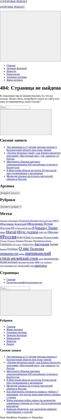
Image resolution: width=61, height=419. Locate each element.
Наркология (13, 74)
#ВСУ (56, 220)
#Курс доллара (27, 232)
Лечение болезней (17, 68)
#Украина (20, 241)
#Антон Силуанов (46, 221)
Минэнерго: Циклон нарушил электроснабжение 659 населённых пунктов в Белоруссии (32, 164)
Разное (10, 344)
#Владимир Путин (40, 224)
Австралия (41, 244)
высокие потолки (26, 262)
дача (37, 262)
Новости (11, 71)
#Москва (52, 232)
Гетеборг (12, 248)
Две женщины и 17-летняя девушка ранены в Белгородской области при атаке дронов (32, 148)
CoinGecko (6, 244)
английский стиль (24, 258)
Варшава (3, 249)
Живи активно (15, 80)
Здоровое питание (17, 77)
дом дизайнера (46, 262)
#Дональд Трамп (45, 228)
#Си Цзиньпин (37, 238)
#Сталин (3, 241)
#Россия (8, 236)
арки (41, 259)
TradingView (28, 244)
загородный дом (26, 265)
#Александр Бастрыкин (9, 221)
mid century (17, 244)
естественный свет (8, 266)
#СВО (20, 237)
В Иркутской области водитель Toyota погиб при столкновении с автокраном (31, 172)
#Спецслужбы (51, 237)
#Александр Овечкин (28, 220)
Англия (54, 244)
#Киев (2, 232)
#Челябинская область (42, 241)
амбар (21, 254)
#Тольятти (11, 241)
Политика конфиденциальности (24, 282)
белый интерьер (9, 262)
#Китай (11, 232)
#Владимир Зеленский (13, 224)
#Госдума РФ (7, 228)
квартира (40, 265)
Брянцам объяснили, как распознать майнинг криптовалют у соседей (32, 410)
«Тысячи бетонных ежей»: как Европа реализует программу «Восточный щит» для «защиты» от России (34, 156)
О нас (24, 248)
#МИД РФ (43, 232)
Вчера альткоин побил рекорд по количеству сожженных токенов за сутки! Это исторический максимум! (34, 403)
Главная (11, 65)
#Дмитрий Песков (23, 228)
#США (27, 237)
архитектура (51, 258)
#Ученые (28, 241)
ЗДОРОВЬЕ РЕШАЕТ (12, 6)
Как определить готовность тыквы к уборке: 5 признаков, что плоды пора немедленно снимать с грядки (34, 394)
